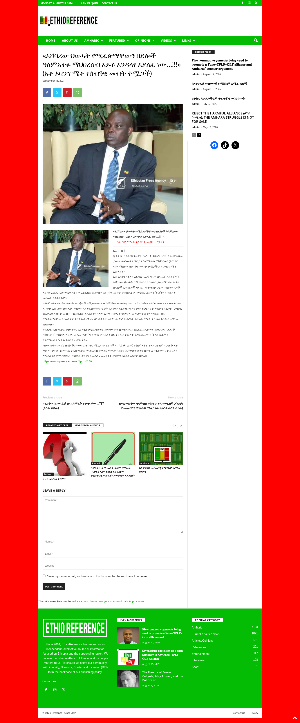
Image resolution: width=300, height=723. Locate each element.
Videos (166, 40)
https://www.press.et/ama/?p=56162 (67, 361)
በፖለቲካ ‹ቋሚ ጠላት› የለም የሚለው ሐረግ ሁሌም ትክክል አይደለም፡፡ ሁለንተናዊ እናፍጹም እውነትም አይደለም (113, 471)
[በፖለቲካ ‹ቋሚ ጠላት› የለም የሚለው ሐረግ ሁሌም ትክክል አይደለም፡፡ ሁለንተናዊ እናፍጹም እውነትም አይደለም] (113, 448)
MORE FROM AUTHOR (87, 425)
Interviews (198, 660)
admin (195, 74)
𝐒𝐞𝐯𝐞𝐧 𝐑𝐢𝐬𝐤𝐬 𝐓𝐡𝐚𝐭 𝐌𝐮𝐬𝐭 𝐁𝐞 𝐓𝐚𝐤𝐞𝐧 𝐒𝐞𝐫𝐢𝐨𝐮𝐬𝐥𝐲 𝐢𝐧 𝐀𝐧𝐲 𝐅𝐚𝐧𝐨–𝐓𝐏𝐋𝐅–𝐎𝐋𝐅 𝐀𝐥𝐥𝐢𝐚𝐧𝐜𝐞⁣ (162, 655)
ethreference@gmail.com (74, 681)
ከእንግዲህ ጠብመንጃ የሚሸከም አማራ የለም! (159, 470)
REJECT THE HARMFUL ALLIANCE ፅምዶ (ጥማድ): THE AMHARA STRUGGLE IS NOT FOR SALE (223, 117)
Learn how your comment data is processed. (118, 601)
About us (70, 40)
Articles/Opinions (202, 640)
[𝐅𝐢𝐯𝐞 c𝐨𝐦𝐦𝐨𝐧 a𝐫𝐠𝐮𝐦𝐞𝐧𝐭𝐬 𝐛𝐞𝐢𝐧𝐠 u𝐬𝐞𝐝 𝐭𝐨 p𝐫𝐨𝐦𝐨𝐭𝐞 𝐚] (128, 635)
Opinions (143, 40)
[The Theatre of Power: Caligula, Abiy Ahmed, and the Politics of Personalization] (128, 678)
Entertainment (201, 653)
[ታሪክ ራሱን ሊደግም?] (65, 454)
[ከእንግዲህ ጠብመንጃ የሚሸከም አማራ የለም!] (161, 448)
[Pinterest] (67, 92)
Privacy (254, 712)
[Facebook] (242, 3)
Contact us (109, 3)
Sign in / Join (89, 3)
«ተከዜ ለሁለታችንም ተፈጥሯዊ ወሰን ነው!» (219, 98)
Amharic (91, 40)
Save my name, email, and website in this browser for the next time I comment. (97, 576)
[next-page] (181, 425)
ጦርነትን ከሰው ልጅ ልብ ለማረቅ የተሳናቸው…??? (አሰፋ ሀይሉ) (73, 405)
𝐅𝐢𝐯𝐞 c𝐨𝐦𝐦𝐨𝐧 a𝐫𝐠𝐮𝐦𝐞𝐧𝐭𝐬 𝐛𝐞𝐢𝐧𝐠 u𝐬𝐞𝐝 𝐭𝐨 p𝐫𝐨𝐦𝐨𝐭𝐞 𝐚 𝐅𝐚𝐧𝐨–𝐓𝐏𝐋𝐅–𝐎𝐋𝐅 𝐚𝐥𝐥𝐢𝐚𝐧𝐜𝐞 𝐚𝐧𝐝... (162, 633)
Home (50, 40)
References (199, 647)
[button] (255, 40)
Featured (117, 40)
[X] (256, 3)
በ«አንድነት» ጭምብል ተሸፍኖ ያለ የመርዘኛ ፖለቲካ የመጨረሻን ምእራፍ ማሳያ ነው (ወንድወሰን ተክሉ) (151, 405)
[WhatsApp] (77, 92)
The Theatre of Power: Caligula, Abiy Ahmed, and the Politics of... (162, 676)
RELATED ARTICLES (57, 425)
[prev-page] (175, 425)
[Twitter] (57, 92)
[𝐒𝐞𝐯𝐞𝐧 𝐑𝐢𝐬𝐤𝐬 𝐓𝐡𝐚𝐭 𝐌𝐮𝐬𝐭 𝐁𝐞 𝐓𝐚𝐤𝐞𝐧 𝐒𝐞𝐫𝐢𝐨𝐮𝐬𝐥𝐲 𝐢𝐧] (128, 657)
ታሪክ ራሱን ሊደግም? (54, 479)
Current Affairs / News (206, 634)
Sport (195, 667)
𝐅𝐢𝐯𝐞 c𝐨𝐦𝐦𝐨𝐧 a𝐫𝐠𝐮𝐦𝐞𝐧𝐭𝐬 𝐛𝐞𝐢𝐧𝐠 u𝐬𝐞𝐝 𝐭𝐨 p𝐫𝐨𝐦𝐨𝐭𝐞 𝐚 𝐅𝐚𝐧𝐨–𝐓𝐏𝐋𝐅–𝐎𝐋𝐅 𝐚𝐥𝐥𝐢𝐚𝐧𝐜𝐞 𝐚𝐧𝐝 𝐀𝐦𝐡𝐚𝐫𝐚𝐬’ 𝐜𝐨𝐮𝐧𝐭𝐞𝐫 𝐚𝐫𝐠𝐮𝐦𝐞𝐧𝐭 (222, 64)
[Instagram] (249, 3)
